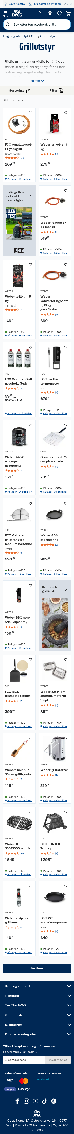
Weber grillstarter (54, 770)
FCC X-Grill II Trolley (50, 846)
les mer (34, 81)
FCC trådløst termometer (50, 381)
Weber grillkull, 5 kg (18, 299)
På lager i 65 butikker (19, 179)
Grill (34, 36)
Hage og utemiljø (15, 36)
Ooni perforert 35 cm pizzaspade (53, 459)
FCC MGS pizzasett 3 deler (17, 694)
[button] (37, 968)
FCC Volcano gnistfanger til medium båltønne (18, 539)
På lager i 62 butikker (55, 413)
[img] (19, 157)
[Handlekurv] (68, 13)
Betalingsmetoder (17, 1072)
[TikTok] (45, 1101)
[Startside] (22, 13)
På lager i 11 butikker (19, 874)
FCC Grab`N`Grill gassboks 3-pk (18, 381)
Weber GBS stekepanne (49, 537)
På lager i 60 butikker (19, 413)
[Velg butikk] (50, 13)
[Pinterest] (54, 1101)
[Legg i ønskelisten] (30, 112)
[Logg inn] (39, 13)
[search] (7, 24)
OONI (43, 451)
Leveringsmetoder (49, 1072)
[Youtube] (35, 1101)
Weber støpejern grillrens (18, 920)
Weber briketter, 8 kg (54, 147)
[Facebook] (17, 1101)
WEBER (44, 139)
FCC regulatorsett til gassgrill (19, 147)
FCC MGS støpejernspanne (53, 920)
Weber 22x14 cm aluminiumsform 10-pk (53, 696)
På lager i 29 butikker (55, 952)
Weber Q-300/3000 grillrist (18, 846)
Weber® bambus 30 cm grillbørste (18, 772)
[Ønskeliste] (59, 13)
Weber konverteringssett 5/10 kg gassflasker (54, 303)
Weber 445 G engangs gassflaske (15, 461)
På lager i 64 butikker (55, 179)
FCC (7, 139)
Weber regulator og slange (53, 225)
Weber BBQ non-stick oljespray (17, 620)
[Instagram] (26, 1101)
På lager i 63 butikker (19, 335)
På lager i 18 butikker (19, 574)
